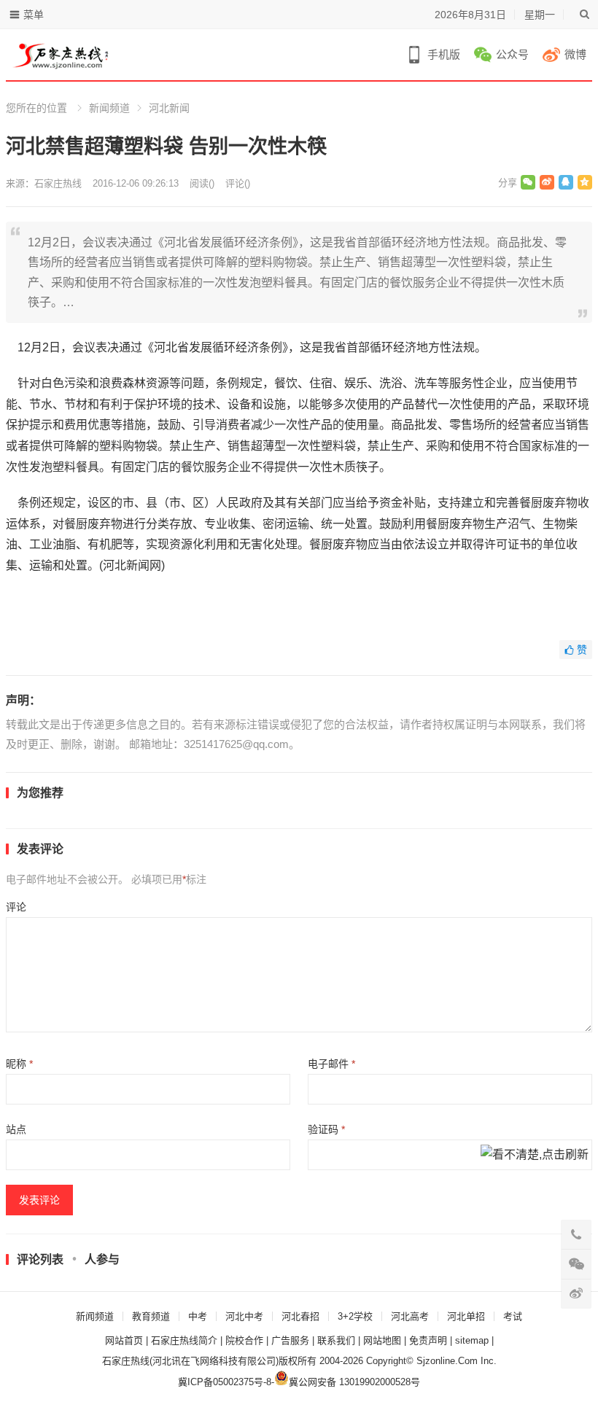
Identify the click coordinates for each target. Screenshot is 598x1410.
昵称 (19, 1064)
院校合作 (244, 1340)
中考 (197, 1316)
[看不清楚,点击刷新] (535, 1155)
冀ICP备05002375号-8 (224, 1381)
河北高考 (410, 1316)
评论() (237, 183)
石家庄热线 (58, 183)
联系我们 (336, 1340)
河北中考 (244, 1316)
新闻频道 (109, 108)
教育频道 (151, 1316)
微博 (575, 54)
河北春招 (300, 1316)
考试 (512, 1316)
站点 (16, 1129)
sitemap (472, 1340)
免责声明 (428, 1340)
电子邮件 (331, 1064)
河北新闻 (169, 108)
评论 (16, 907)
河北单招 (466, 1316)
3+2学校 (355, 1316)
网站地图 (382, 1340)
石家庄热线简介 (184, 1340)
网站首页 (124, 1340)
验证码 (326, 1129)
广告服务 (290, 1340)
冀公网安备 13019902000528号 (354, 1381)
